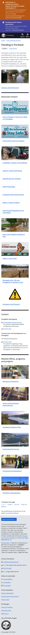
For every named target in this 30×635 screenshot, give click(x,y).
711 (11, 540)
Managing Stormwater (10, 381)
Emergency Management (11, 493)
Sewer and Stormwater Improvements (11, 404)
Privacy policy (5, 599)
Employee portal (6, 610)
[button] (22, 35)
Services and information (10, 88)
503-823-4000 (24, 538)
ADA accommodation (7, 593)
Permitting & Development (12, 471)
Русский (16, 504)
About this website (6, 607)
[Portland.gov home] (7, 35)
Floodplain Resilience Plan (12, 427)
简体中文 (3, 506)
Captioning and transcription (10, 596)
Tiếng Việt (24, 504)
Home (3, 40)
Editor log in (5, 614)
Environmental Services (14, 40)
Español (10, 504)
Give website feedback (11, 513)
